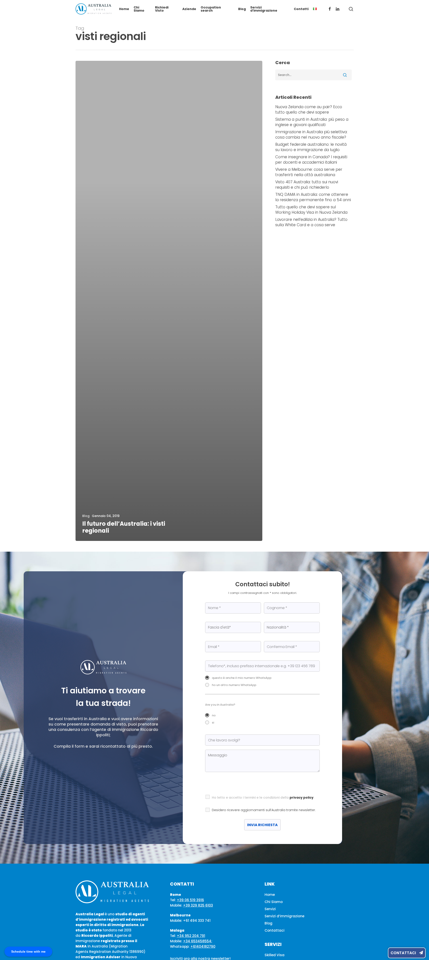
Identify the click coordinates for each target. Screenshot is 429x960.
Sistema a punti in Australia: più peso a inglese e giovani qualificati (311, 122)
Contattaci (404, 953)
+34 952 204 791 (191, 935)
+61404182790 (202, 946)
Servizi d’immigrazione (284, 916)
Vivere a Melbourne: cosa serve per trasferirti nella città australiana (308, 172)
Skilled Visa (274, 955)
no (214, 715)
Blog (86, 516)
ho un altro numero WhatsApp (234, 685)
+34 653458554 (197, 941)
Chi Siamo (274, 901)
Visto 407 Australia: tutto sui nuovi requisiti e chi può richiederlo (306, 184)
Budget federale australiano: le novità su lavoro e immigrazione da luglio (311, 147)
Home (270, 894)
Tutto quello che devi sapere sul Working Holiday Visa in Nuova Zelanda (311, 209)
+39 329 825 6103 (198, 905)
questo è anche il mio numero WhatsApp (241, 678)
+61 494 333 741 (196, 920)
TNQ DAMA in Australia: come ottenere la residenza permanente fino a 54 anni (313, 197)
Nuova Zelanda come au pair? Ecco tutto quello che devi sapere (308, 109)
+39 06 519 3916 (190, 900)
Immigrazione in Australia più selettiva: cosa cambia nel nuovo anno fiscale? (311, 134)
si (213, 722)
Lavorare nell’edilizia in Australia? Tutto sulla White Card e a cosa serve (311, 222)
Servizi (270, 909)
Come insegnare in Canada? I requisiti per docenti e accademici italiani (311, 159)
